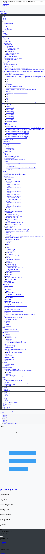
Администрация (4, 542)
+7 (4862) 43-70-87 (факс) (8, 12)
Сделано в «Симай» (2, 553)
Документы (3, 543)
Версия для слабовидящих (3, 13)
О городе (3, 541)
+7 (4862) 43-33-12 (2, 12)
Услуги (2, 544)
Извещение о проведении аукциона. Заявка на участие (8, 489)
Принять (41, 1)
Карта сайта (3, 546)
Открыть (1, 490)
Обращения (3, 545)
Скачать (3, 490)
